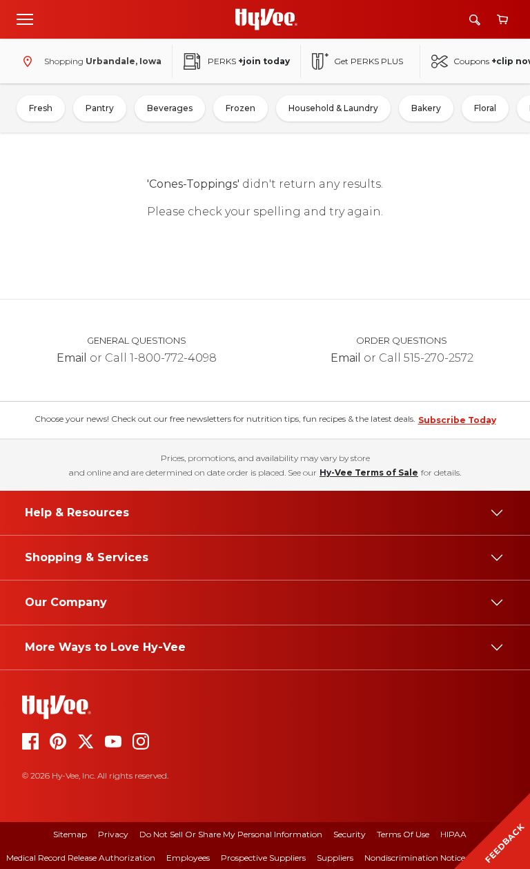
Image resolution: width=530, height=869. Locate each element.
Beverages (170, 108)
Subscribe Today (457, 420)
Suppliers (335, 857)
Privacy (113, 834)
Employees (188, 857)
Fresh (40, 108)
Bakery (426, 108)
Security (349, 834)
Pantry (100, 108)
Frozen (240, 108)
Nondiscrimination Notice (414, 857)
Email (72, 357)
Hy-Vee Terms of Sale (369, 472)
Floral (485, 108)
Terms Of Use (403, 834)
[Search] (475, 20)
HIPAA (453, 834)
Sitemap (70, 834)
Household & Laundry (333, 108)
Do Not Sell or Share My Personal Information (230, 834)
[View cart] (502, 19)
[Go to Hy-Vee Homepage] (266, 19)
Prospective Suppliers (263, 857)
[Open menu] (25, 18)
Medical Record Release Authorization (80, 857)
